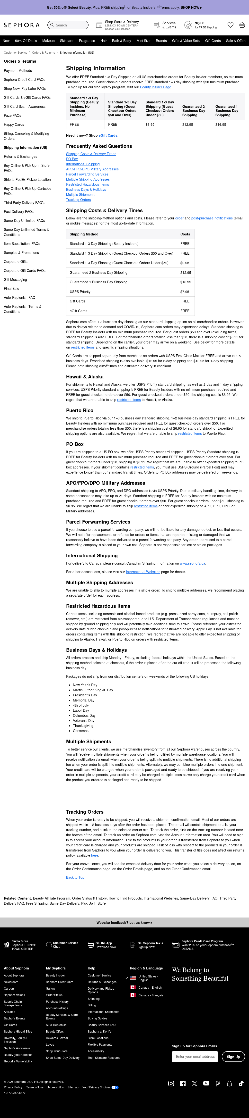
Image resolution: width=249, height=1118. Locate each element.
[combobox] (68, 25)
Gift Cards (213, 40)
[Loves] (230, 25)
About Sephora (14, 975)
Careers (9, 988)
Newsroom (11, 982)
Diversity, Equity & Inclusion (15, 1039)
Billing (92, 1005)
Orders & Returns (43, 52)
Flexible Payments (100, 1044)
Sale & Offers (236, 40)
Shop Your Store (57, 1051)
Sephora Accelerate (17, 1048)
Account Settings (57, 1008)
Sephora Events (14, 1018)
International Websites (161, 898)
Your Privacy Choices (96, 1087)
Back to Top (75, 877)
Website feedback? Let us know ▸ (124, 922)
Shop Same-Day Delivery (63, 1057)
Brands (161, 40)
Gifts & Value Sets (186, 40)
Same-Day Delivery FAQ (198, 898)
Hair (103, 40)
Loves (50, 1044)
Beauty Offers (55, 1031)
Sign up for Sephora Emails (194, 1046)
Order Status (54, 995)
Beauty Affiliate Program (51, 898)
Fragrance (87, 40)
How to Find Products (125, 898)
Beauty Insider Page (155, 86)
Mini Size (144, 40)
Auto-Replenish (56, 1025)
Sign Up (233, 1056)
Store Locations (98, 1038)
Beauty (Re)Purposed (18, 1054)
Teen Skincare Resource (104, 1057)
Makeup (48, 40)
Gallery (50, 988)
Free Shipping (37, 903)
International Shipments (103, 1012)
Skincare (66, 40)
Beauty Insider (55, 975)
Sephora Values (14, 995)
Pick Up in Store (93, 903)
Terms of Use (35, 1087)
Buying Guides (97, 1018)
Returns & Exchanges (102, 982)
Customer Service (15, 52)
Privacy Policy (13, 1087)
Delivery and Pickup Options (101, 990)
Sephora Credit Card (59, 982)
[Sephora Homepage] (22, 25)
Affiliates (9, 1012)
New (6, 40)
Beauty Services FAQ (102, 1025)
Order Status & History (89, 898)
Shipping (94, 998)
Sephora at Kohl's (99, 1031)
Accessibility (96, 1051)
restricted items (146, 505)
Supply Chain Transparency (13, 1003)
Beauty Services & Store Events (62, 1016)
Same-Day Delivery (64, 903)
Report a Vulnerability (18, 1061)
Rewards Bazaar (57, 1038)
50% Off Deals (26, 40)
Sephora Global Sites (18, 1031)
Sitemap (73, 1087)
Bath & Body (121, 40)
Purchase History (57, 1001)
